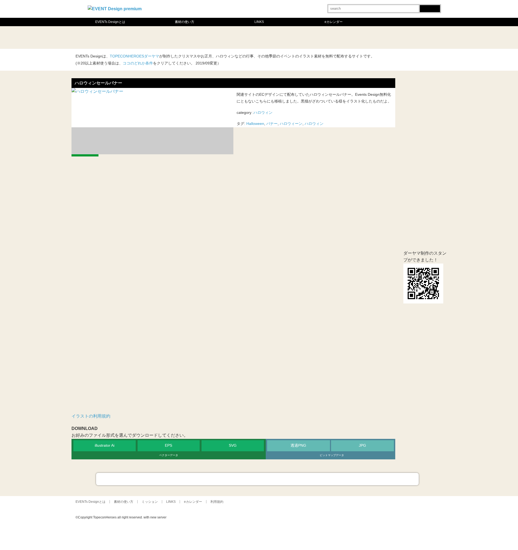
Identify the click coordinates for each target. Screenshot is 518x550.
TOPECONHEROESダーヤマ (134, 56)
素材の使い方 (184, 22)
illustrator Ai (104, 445)
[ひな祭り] (160, 37)
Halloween (255, 124)
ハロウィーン (291, 124)
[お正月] (85, 37)
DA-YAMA (401, 532)
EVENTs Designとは (110, 22)
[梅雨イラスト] (234, 37)
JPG (362, 445)
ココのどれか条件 (138, 63)
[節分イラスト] (110, 37)
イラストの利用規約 (90, 416)
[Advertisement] (233, 251)
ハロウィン (263, 113)
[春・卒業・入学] (184, 37)
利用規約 (216, 502)
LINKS (259, 22)
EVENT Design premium (375, 532)
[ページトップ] (257, 479)
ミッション (150, 502)
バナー (272, 124)
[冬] (408, 37)
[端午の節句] (209, 37)
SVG (233, 445)
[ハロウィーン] (358, 37)
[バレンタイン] (135, 37)
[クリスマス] (383, 37)
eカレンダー (334, 22)
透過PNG (298, 445)
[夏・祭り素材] (284, 37)
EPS (168, 445)
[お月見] (309, 37)
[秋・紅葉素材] (333, 37)
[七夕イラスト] (259, 37)
